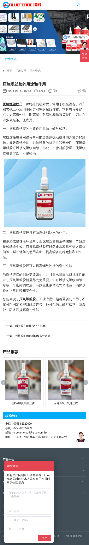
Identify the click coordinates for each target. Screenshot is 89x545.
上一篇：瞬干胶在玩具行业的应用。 (26, 325)
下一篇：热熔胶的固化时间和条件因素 (27, 335)
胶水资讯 (11, 59)
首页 (9, 70)
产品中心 (8, 459)
